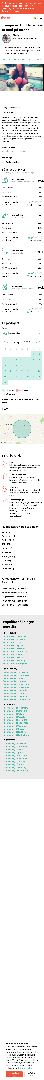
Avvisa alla (31, 1074)
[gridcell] (33, 354)
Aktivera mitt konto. (10, 11)
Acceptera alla (14, 1074)
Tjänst (4, 328)
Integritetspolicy (25, 1068)
